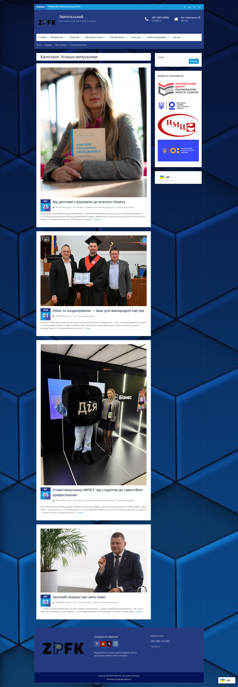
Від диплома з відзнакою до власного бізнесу (89, 202)
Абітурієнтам (57, 37)
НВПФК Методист (63, 207)
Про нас (176, 37)
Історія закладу (84, 602)
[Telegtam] (194, 7)
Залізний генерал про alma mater (79, 597)
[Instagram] (199, 7)
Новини (80, 207)
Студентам (74, 37)
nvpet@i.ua (157, 21)
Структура (135, 37)
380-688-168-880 (160, 641)
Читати (97, 219)
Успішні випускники (125, 207)
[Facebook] (184, 7)
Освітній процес (117, 37)
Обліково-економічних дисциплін (100, 207)
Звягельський (71, 17)
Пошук (161, 57)
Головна (42, 37)
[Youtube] (189, 7)
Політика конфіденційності (119, 679)
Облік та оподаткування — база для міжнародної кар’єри (98, 311)
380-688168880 (160, 17)
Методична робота (94, 37)
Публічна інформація (156, 37)
